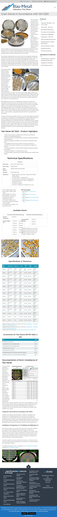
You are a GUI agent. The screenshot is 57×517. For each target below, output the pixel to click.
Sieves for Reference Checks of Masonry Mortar (21, 495)
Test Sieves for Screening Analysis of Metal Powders (35, 487)
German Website (26, 1)
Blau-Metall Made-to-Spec (47, 29)
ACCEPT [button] (24, 513)
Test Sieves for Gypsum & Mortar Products (34, 500)
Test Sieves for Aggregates (47, 34)
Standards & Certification (47, 62)
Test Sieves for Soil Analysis (20, 474)
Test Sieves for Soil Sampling (48, 32)
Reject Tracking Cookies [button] (28, 515)
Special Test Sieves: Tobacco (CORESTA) (21, 502)
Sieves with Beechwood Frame (48, 39)
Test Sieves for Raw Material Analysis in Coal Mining (34, 496)
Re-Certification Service (13, 447)
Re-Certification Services (46, 65)
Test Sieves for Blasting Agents (21, 490)
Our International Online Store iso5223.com (26, 329)
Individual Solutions (46, 48)
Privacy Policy (32, 513)
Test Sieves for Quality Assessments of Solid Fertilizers (34, 479)
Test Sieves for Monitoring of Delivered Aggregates (21, 482)
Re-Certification (7, 504)
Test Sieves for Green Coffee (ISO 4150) (34, 471)
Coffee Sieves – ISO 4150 (47, 37)
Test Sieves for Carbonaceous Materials (34, 483)
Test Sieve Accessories (46, 51)
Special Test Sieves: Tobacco (47, 46)
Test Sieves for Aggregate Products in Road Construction (21, 487)
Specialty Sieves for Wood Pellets (20, 498)
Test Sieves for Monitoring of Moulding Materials (34, 492)
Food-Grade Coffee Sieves (33, 475)
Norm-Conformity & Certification (31, 445)
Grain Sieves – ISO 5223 (47, 27)
